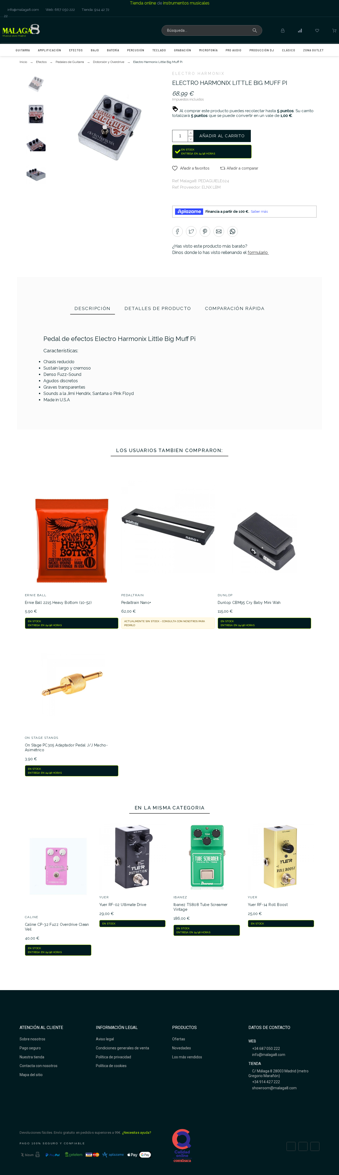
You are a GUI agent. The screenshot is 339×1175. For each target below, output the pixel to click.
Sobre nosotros (32, 1039)
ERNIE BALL (35, 595)
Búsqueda (255, 30)
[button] (190, 168)
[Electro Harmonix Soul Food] (308, 369)
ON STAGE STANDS (42, 738)
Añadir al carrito (222, 136)
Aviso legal (105, 1039)
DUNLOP (225, 595)
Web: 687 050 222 (60, 9)
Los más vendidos (187, 1057)
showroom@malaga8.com (274, 1088)
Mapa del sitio (31, 1075)
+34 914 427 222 (265, 1082)
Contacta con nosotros (38, 1066)
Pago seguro (30, 1048)
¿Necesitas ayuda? (136, 1133)
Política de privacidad (113, 1057)
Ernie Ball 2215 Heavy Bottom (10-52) (58, 602)
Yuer (104, 897)
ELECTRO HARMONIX (198, 73)
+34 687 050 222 (265, 1048)
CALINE (31, 917)
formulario (258, 252)
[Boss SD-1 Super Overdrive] (163, 408)
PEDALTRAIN (132, 595)
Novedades (181, 1048)
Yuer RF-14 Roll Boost (268, 905)
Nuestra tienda (32, 1057)
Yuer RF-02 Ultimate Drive (122, 905)
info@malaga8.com (23, 9)
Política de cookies (111, 1066)
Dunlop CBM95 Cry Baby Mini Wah (249, 602)
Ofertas (178, 1039)
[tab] (92, 309)
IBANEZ (180, 897)
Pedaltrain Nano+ (136, 602)
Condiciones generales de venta (122, 1048)
